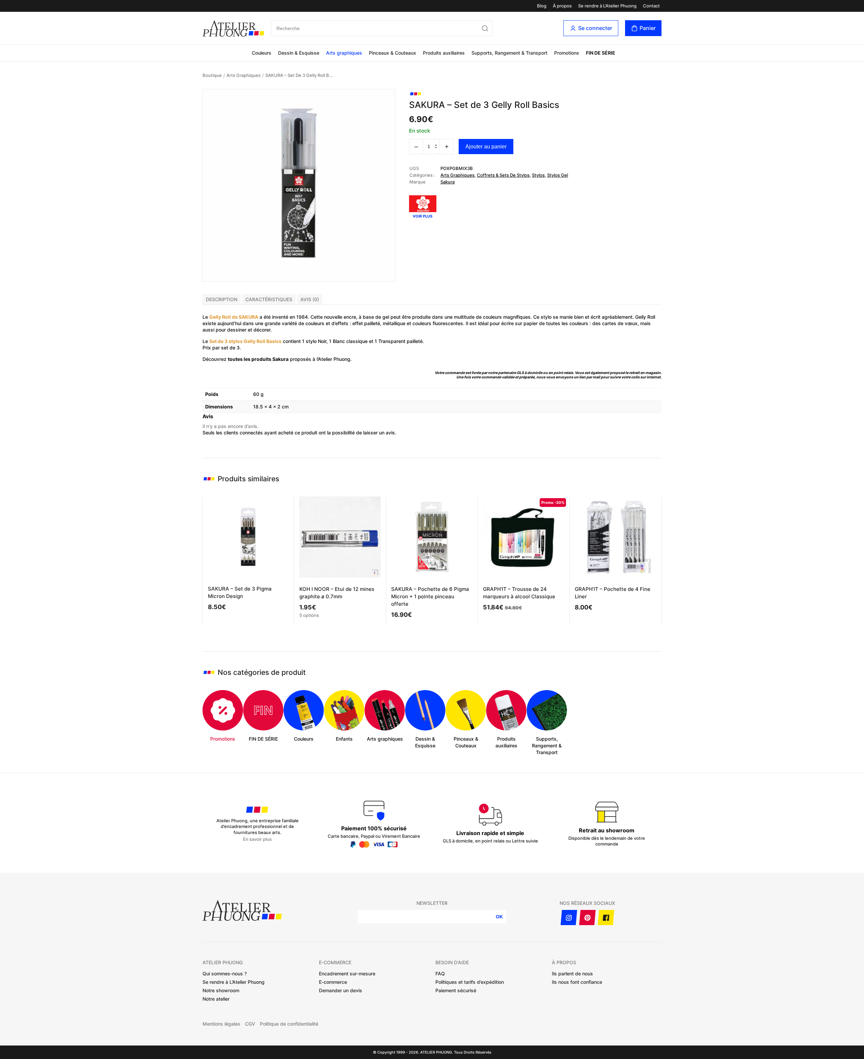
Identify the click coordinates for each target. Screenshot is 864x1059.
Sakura (447, 181)
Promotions (566, 53)
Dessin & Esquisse (298, 53)
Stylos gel (557, 175)
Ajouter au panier (486, 146)
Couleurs (261, 53)
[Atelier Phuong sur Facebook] (606, 917)
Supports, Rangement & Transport (509, 53)
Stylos (538, 175)
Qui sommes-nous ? (224, 973)
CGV (250, 1024)
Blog (541, 5)
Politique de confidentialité (289, 1024)
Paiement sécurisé (455, 990)
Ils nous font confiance (577, 982)
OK (499, 916)
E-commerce (333, 982)
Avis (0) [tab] (309, 299)
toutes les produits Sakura (258, 359)
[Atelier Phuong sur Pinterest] (587, 917)
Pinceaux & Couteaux (392, 53)
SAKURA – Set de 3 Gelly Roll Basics (299, 75)
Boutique (212, 75)
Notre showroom (220, 990)
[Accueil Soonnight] (233, 28)
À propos (562, 5)
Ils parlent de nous (572, 973)
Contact (651, 5)
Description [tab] (221, 299)
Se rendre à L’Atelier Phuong (607, 5)
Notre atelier (216, 999)
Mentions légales (221, 1024)
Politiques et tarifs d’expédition (469, 982)
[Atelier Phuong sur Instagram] (569, 917)
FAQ (440, 973)
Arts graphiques (344, 53)
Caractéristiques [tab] (268, 299)
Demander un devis (340, 990)
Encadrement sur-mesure (347, 973)
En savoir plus (257, 839)
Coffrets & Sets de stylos (503, 175)
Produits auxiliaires (444, 53)
